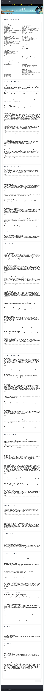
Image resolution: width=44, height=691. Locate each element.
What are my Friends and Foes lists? (28, 44)
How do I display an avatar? (8, 44)
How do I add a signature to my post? (10, 53)
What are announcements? (8, 73)
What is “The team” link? (26, 33)
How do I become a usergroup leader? (28, 29)
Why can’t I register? (7, 27)
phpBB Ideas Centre (14, 655)
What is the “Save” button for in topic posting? (11, 62)
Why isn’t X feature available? (27, 71)
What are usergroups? (26, 27)
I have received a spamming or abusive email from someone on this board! (30, 40)
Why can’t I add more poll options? (9, 55)
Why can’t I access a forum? (8, 57)
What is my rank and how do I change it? (10, 45)
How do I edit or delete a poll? (9, 56)
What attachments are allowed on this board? (30, 65)
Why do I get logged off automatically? (10, 32)
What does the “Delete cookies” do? (10, 33)
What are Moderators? (26, 26)
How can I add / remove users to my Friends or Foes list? (31, 46)
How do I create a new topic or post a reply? (11, 51)
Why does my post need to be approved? (10, 63)
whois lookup (38, 662)
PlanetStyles (15, 689)
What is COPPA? (6, 26)
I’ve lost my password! (7, 31)
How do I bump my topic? (8, 64)
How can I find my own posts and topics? (29, 54)
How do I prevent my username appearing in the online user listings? (12, 39)
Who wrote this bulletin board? (27, 70)
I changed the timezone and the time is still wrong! (12, 41)
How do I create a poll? (7, 54)
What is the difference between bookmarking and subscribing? (30, 58)
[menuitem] (9, 2)
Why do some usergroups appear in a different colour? (30, 31)
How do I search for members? (27, 53)
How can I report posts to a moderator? (10, 61)
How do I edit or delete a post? (9, 52)
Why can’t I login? (6, 29)
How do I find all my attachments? (28, 66)
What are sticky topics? (7, 74)
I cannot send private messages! (27, 37)
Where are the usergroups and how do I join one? (30, 28)
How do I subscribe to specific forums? (28, 60)
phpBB (37, 202)
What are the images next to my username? (11, 43)
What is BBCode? (6, 67)
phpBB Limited (32, 646)
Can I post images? (7, 71)
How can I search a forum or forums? (28, 49)
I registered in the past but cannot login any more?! (12, 30)
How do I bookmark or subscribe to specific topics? (30, 59)
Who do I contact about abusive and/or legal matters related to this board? (31, 73)
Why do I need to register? (8, 25)
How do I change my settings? (9, 37)
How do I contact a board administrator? (29, 74)
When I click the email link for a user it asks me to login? (12, 47)
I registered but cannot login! (8, 28)
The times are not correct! (8, 40)
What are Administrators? (26, 25)
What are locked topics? (8, 75)
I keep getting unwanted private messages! (29, 38)
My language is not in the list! (8, 42)
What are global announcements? (9, 72)
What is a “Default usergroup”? (27, 32)
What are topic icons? (7, 76)
